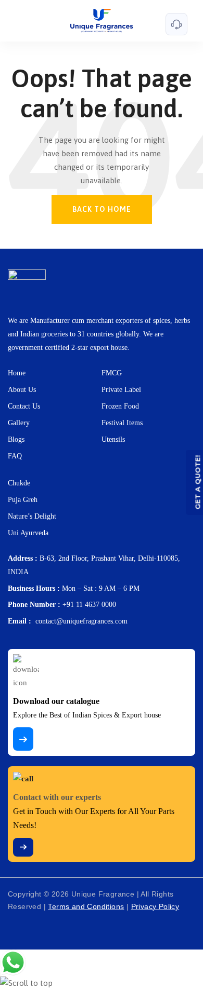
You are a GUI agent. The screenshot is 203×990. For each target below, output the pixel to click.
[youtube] (110, 929)
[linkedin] (87, 929)
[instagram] (64, 923)
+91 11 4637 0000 (89, 604)
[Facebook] (18, 923)
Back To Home (101, 209)
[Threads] (41, 929)
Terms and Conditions (86, 906)
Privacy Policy (155, 906)
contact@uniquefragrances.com (81, 621)
